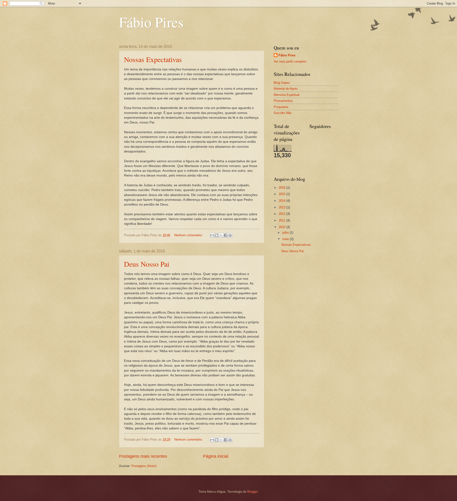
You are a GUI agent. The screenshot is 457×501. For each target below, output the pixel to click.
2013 (282, 207)
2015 (282, 194)
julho (286, 232)
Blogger (252, 491)
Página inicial (215, 456)
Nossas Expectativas (153, 59)
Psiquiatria (281, 107)
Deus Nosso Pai (146, 264)
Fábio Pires (151, 21)
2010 (282, 227)
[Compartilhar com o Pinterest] (230, 235)
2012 (282, 214)
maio (286, 239)
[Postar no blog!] (216, 235)
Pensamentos (283, 101)
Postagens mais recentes (143, 456)
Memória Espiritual (286, 95)
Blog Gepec (282, 82)
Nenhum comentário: (189, 235)
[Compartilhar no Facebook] (225, 235)
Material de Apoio (286, 88)
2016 (282, 187)
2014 (282, 200)
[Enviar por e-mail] (212, 235)
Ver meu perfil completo (290, 61)
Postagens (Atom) (143, 466)
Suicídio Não (282, 113)
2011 (282, 220)
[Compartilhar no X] (221, 235)
